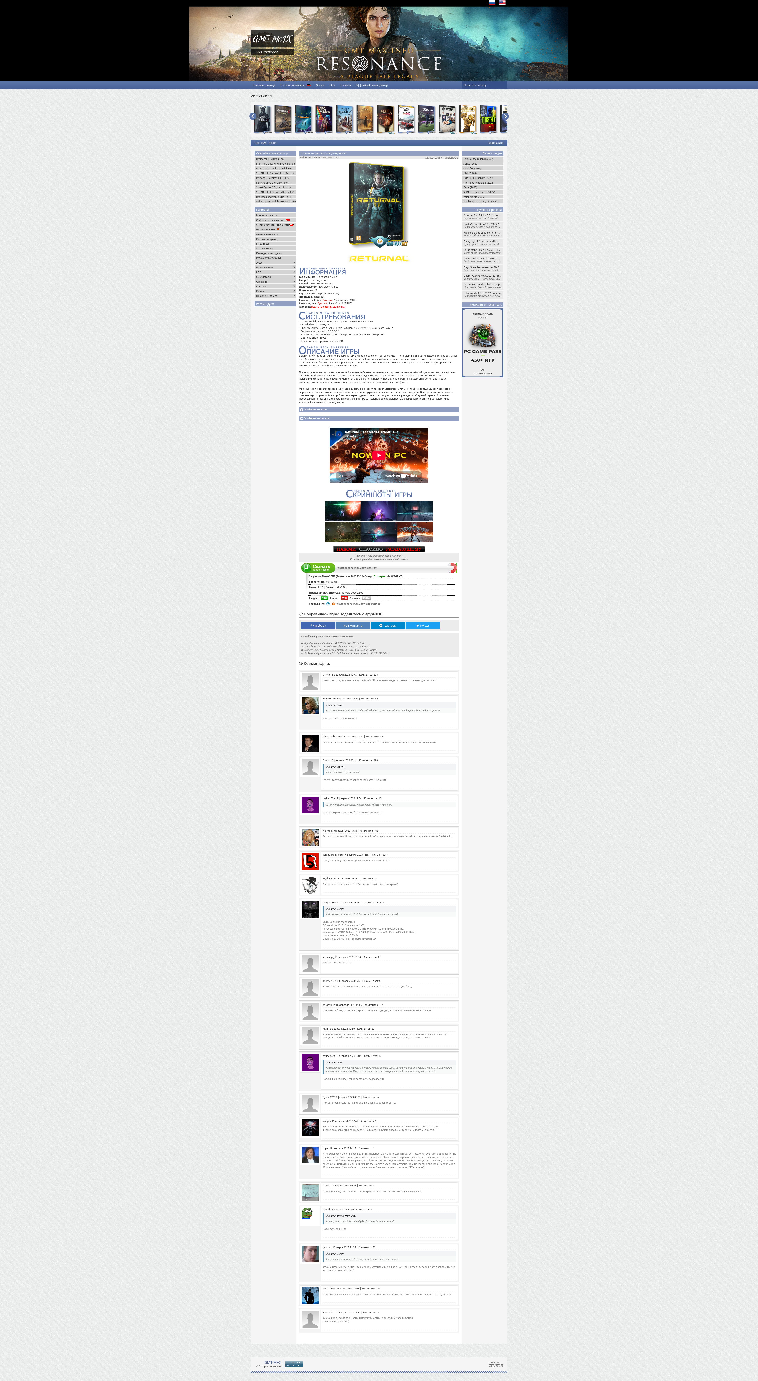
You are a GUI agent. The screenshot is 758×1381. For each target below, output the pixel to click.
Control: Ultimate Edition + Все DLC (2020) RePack (483, 260)
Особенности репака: (317, 418)
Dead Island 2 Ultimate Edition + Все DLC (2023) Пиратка (274, 168)
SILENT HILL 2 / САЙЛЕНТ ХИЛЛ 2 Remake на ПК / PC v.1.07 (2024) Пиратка (275, 173)
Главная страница (264, 85)
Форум (320, 85)
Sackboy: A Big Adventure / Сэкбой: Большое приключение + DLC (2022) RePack (347, 653)
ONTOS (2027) (471, 173)
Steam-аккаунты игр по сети (272, 225)
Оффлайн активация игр (271, 220)
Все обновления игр (293, 85)
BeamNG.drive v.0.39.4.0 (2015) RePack (483, 277)
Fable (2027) (470, 187)
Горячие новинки (266, 229)
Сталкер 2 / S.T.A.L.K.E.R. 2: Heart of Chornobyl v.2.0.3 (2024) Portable (483, 217)
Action (272, 143)
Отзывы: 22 (451, 157)
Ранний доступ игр (267, 239)
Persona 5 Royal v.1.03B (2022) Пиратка (273, 178)
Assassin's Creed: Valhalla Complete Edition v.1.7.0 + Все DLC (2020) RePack (483, 286)
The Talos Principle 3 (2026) (478, 182)
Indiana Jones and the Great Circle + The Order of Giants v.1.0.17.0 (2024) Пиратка (276, 201)
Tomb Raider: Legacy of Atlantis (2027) (480, 201)
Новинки (263, 95)
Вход (259, 52)
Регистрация (270, 52)
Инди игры (262, 243)
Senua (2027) (470, 163)
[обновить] (332, 581)
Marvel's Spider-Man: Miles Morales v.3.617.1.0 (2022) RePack (337, 646)
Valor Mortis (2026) (474, 196)
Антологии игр (264, 248)
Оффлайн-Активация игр (372, 85)
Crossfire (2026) (472, 168)
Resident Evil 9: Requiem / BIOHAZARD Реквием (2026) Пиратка (272, 159)
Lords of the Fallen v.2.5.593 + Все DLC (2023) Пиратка (483, 251)
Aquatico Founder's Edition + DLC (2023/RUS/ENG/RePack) (334, 643)
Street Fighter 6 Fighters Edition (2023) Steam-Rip (273, 187)
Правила (345, 85)
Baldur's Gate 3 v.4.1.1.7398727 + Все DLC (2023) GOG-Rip (483, 225)
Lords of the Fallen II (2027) (478, 159)
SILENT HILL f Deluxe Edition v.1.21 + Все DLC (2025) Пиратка (275, 192)
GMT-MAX (261, 143)
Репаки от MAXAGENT (268, 258)
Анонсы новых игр (267, 234)
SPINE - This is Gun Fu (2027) (479, 192)
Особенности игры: (316, 409)
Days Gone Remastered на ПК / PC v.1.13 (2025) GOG (483, 269)
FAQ (332, 85)
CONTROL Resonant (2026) (478, 178)
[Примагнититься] (452, 572)
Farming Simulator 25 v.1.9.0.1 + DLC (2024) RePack (274, 182)
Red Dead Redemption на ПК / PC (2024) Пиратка (274, 196)
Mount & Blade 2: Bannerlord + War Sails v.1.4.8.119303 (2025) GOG (483, 234)
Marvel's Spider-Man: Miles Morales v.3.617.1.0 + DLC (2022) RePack (340, 650)
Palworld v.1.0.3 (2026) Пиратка (483, 294)
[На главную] (272, 46)
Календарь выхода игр (269, 253)
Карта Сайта (495, 143)
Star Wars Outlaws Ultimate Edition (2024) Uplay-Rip (275, 163)
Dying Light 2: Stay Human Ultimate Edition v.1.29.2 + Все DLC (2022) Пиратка (483, 243)
